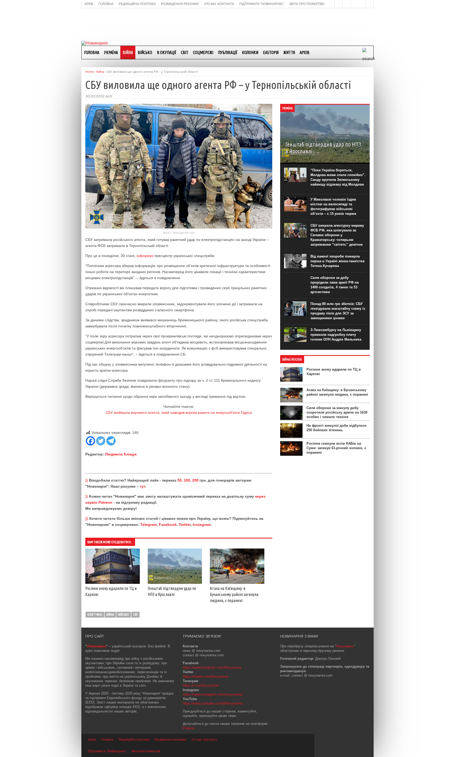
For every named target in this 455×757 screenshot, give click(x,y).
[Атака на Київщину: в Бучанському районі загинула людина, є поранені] (237, 582)
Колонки (250, 52)
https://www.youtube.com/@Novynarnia (213, 703)
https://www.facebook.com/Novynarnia (212, 667)
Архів (304, 52)
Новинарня (96, 646)
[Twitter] (100, 440)
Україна (111, 52)
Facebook (168, 524)
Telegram (148, 524)
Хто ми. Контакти (204, 739)
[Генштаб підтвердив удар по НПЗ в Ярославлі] (175, 582)
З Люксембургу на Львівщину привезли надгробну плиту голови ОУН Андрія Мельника (335, 334)
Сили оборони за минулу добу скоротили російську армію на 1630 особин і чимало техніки (336, 412)
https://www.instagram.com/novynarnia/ (213, 694)
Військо (145, 52)
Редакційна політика (134, 739)
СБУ (135, 614)
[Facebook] (90, 440)
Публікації (227, 52)
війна (110, 614)
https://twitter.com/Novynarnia (205, 676)
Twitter (185, 524)
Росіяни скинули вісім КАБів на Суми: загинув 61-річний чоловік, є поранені (336, 447)
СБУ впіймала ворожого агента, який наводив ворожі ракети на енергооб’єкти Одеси (179, 412)
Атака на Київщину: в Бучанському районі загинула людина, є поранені (234, 594)
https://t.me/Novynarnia (201, 685)
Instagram (202, 524)
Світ (184, 52)
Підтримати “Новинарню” (107, 751)
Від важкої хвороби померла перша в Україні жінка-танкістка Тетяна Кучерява (337, 261)
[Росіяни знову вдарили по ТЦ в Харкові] (112, 582)
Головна (91, 52)
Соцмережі (203, 52)
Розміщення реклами (170, 739)
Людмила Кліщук (121, 454)
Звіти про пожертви (145, 751)
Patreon (189, 728)
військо (123, 614)
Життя (289, 52)
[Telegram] (111, 440)
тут (142, 486)
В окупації (166, 52)
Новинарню (345, 646)
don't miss (94, 614)
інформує (145, 256)
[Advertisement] (227, 24)
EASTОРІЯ (271, 52)
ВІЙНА (128, 52)
